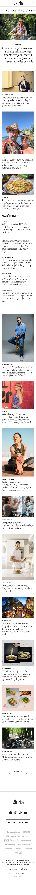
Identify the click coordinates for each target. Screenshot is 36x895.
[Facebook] (10, 812)
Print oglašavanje (13, 864)
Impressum (9, 860)
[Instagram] (15, 812)
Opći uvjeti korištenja (24, 862)
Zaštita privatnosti (22, 860)
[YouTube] (25, 813)
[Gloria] (18, 3)
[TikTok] (20, 812)
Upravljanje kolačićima (18, 869)
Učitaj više (18, 772)
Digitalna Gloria (20, 822)
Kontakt (26, 864)
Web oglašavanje (8, 862)
